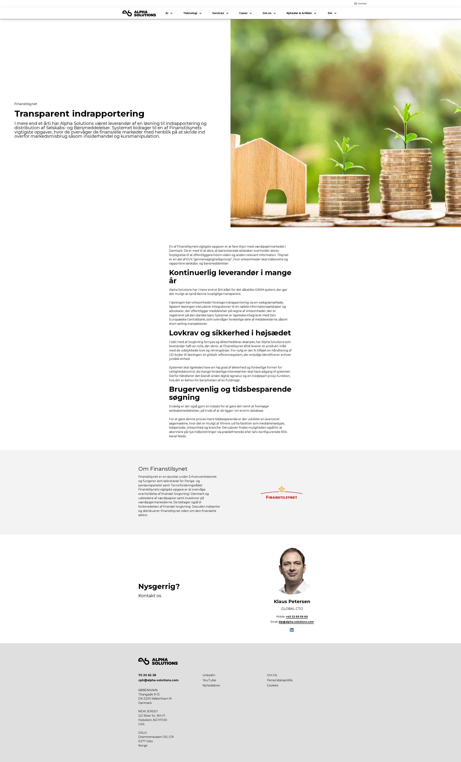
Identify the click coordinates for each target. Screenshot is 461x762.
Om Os (272, 675)
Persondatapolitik (280, 680)
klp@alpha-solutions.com (296, 621)
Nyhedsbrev (211, 685)
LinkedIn (209, 675)
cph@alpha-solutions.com (158, 680)
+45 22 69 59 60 (297, 616)
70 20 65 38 (147, 675)
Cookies (272, 685)
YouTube (209, 680)
